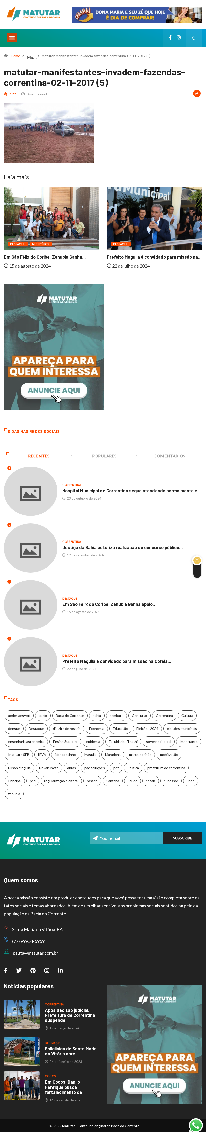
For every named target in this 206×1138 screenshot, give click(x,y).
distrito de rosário (67, 728)
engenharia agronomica (26, 741)
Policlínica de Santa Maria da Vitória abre (71, 1051)
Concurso (139, 715)
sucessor (171, 781)
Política (133, 768)
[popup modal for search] (194, 38)
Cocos (50, 1076)
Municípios (40, 244)
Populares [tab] (104, 455)
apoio (43, 715)
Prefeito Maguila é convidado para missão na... (154, 257)
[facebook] (170, 38)
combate (116, 715)
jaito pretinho (65, 754)
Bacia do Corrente (70, 715)
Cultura (187, 715)
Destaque (17, 244)
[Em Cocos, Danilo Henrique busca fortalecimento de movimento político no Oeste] (22, 1086)
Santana (112, 781)
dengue (14, 728)
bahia (97, 715)
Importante (189, 741)
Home (15, 55)
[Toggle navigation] (12, 37)
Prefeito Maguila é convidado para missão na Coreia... (116, 661)
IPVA (42, 754)
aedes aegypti (19, 715)
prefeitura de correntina (166, 768)
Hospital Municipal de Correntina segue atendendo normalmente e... (131, 490)
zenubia (14, 794)
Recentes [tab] (38, 455)
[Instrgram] (179, 38)
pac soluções (94, 768)
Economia (96, 728)
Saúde (132, 781)
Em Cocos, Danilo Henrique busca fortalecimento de (63, 1087)
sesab (150, 781)
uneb (191, 781)
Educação (120, 728)
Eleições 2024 (147, 728)
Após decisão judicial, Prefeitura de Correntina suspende (70, 1015)
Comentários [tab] (169, 455)
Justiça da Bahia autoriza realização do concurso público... (122, 547)
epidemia (93, 741)
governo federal (158, 741)
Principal (14, 781)
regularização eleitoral (61, 781)
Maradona (113, 754)
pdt (116, 768)
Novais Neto (49, 768)
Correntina (71, 484)
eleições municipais (182, 728)
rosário (92, 781)
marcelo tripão (140, 754)
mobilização (169, 754)
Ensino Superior (65, 741)
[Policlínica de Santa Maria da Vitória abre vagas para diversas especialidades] (22, 1051)
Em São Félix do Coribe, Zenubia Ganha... (45, 257)
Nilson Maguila (19, 768)
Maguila (90, 754)
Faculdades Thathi (123, 741)
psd (33, 781)
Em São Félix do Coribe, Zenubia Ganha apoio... (109, 604)
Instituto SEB (18, 754)
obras (71, 768)
